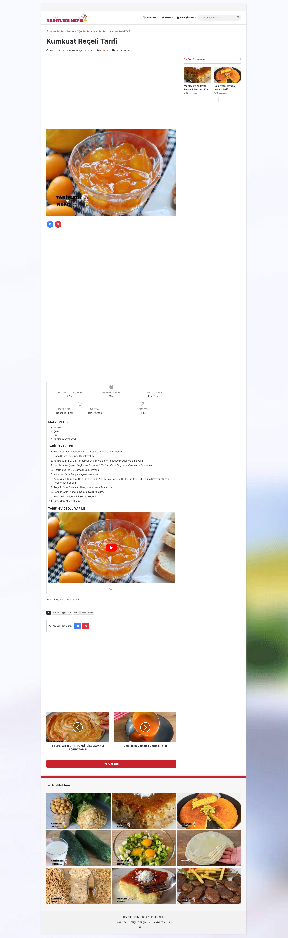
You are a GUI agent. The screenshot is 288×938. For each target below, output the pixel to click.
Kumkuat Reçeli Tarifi (62, 613)
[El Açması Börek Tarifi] (209, 848)
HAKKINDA (121, 922)
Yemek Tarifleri (56, 31)
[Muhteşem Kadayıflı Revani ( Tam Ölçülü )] (197, 74)
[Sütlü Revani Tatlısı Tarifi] (144, 886)
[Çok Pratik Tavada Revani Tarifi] (228, 74)
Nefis (76, 613)
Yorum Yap (111, 764)
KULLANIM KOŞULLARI (160, 922)
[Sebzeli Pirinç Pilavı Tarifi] (78, 886)
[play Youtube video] (111, 547)
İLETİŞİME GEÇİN (137, 922)
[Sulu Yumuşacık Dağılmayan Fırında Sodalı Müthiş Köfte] (209, 886)
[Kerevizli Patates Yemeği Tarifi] (78, 811)
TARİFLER (150, 17)
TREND (168, 17)
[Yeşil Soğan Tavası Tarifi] (144, 848)
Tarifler (70, 31)
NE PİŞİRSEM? (187, 17)
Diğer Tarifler (83, 31)
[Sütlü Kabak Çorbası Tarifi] (78, 848)
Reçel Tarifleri (99, 31)
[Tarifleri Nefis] (67, 17)
